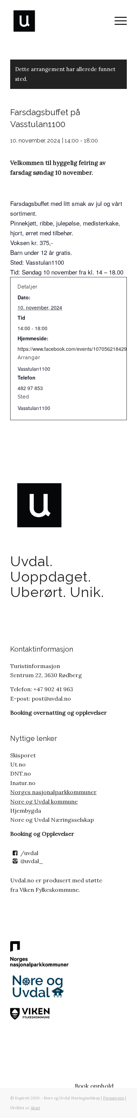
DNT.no (20, 773)
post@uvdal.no (50, 698)
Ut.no (18, 764)
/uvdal (29, 852)
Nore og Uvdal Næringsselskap (52, 819)
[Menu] (117, 21)
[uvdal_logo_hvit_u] (56, 21)
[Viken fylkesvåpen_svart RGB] (39, 1013)
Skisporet (23, 755)
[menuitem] (117, 21)
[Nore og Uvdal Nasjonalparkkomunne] (39, 954)
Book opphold (94, 1086)
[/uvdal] (15, 853)
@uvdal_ (31, 860)
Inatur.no (22, 782)
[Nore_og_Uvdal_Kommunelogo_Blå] (39, 986)
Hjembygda (25, 810)
